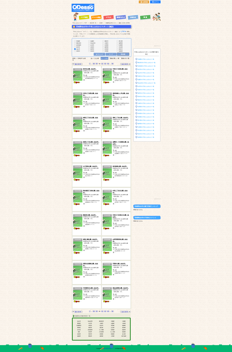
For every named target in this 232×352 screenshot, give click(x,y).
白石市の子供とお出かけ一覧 (146, 86)
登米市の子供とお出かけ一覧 (146, 96)
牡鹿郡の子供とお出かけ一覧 (146, 127)
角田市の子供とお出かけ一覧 (146, 93)
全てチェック (99, 54)
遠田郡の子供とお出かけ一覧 (146, 123)
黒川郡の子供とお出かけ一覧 (146, 120)
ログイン (156, 2)
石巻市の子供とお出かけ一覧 (146, 76)
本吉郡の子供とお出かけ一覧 (146, 130)
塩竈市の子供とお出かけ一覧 (146, 79)
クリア (111, 54)
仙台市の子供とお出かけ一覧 (146, 72)
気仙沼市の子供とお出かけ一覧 (146, 83)
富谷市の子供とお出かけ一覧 (146, 133)
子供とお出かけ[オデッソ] (108, 348)
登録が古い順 (125, 58)
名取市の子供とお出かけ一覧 (146, 89)
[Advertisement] (128, 8)
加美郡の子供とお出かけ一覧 (146, 137)
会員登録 (145, 2)
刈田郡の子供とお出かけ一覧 (146, 106)
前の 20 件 (78, 64)
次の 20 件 (125, 64)
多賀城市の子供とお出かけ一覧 (146, 66)
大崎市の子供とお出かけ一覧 (146, 103)
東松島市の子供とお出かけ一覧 (146, 62)
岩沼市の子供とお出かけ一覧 (146, 69)
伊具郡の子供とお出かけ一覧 (146, 113)
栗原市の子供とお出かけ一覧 (146, 100)
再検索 (123, 54)
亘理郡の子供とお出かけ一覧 (146, 117)
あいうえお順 (95, 58)
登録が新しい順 (114, 58)
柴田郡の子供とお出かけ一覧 (146, 110)
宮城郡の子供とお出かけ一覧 (146, 59)
